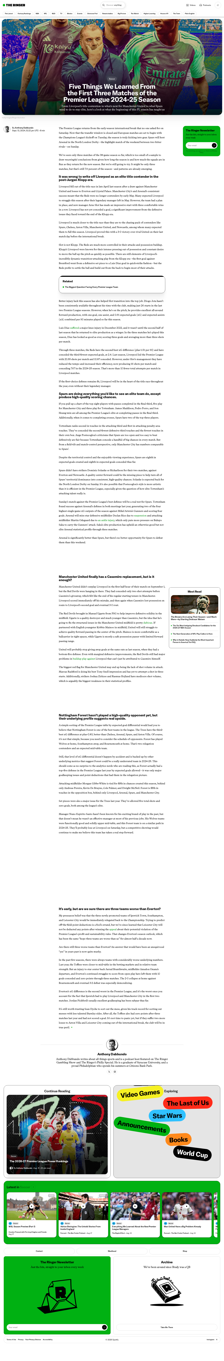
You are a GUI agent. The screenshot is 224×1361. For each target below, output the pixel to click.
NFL (45, 13)
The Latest (9, 13)
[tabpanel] (112, 287)
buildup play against (84, 658)
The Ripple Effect (118, 1233)
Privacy (20, 1339)
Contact (39, 1251)
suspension (140, 515)
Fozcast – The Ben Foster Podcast (73, 1233)
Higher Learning (149, 13)
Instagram (210, 1339)
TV (61, 13)
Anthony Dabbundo (24, 127)
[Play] (31, 1206)
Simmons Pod (92, 13)
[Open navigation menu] (218, 5)
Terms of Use (11, 1339)
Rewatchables (107, 13)
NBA (37, 13)
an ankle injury (106, 520)
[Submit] (214, 145)
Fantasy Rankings (24, 13)
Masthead (112, 1251)
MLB (53, 13)
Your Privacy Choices (33, 1340)
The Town (176, 13)
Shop (185, 1251)
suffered (74, 327)
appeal (113, 929)
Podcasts (207, 5)
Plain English (189, 13)
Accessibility (47, 1339)
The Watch (135, 13)
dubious (147, 622)
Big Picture (122, 13)
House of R (164, 13)
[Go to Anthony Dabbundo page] (11, 1168)
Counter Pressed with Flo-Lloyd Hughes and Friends (28, 1232)
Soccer (112, 79)
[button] (113, 5)
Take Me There (167, 1327)
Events (79, 13)
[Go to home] (14, 5)
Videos (193, 5)
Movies (69, 13)
